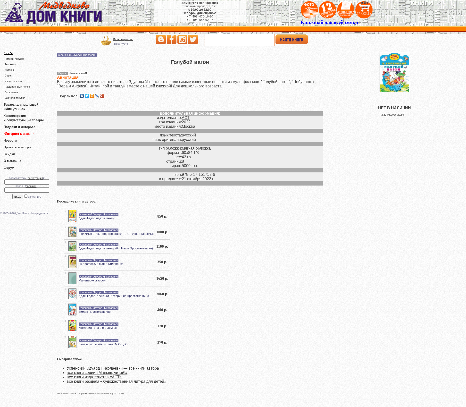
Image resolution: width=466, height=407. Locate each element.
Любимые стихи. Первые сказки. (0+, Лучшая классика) (116, 234)
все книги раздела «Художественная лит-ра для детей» (116, 381)
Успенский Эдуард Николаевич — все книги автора (113, 368)
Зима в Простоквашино (95, 312)
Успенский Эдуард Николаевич (77, 54)
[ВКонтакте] (81, 96)
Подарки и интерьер (19, 127)
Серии (8, 75)
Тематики (10, 64)
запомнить (34, 196)
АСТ (186, 118)
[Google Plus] (102, 96)
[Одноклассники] (92, 96)
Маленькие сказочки (93, 280)
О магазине (12, 161)
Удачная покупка (15, 97)
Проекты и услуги (17, 147)
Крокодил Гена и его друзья (98, 328)
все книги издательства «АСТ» (94, 377)
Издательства (13, 81)
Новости (10, 140)
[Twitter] (87, 96)
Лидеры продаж (14, 58)
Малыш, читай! (77, 73)
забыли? (31, 186)
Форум (9, 168)
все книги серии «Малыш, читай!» (97, 373)
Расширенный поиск (17, 86)
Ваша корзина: (123, 39)
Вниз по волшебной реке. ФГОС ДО (103, 344)
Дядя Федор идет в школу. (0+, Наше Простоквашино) (116, 248)
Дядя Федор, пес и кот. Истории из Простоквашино (114, 296)
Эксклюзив (11, 92)
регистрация (35, 178)
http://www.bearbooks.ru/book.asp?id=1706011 (102, 393)
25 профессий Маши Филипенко (101, 264)
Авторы (9, 69)
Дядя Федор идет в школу (96, 218)
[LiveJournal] (97, 96)
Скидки (9, 154)
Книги (8, 53)
